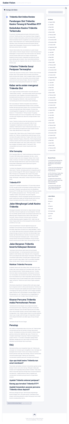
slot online (50, 213)
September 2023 (53, 107)
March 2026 (52, 32)
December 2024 (52, 69)
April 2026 (51, 29)
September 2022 (53, 137)
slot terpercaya (51, 211)
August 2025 (52, 49)
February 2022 (52, 148)
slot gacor (50, 198)
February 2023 (52, 125)
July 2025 (51, 52)
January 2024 (52, 97)
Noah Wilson (18, 403)
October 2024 (52, 75)
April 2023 (51, 120)
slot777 (49, 216)
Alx (41, 419)
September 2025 (53, 47)
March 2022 (52, 145)
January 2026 (52, 37)
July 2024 (51, 82)
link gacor (50, 201)
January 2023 (52, 127)
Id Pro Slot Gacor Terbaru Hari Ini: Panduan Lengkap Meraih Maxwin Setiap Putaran (55, 175)
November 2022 (52, 132)
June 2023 (51, 115)
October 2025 (52, 44)
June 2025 (51, 54)
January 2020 (52, 150)
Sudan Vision (9, 2)
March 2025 (52, 62)
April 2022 (51, 143)
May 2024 (51, 87)
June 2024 (51, 85)
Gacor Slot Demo (26, 403)
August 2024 (52, 80)
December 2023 (52, 100)
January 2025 (52, 67)
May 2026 (51, 27)
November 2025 (52, 42)
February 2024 (52, 95)
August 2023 (52, 110)
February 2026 (52, 34)
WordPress (34, 419)
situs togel (50, 208)
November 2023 (52, 102)
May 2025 (51, 57)
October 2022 (52, 135)
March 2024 (52, 92)
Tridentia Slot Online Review (22, 17)
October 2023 (52, 105)
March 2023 (52, 122)
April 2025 (51, 59)
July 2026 (51, 24)
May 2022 (51, 140)
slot (49, 203)
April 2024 (51, 90)
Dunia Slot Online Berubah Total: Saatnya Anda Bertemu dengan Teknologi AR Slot (54, 187)
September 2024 (53, 77)
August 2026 (52, 22)
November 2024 (52, 72)
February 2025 (52, 64)
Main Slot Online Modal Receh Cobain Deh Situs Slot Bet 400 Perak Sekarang (55, 169)
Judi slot (50, 218)
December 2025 (52, 39)
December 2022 (52, 130)
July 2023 (51, 112)
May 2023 (51, 117)
